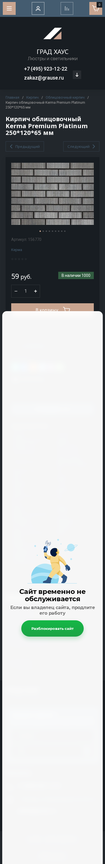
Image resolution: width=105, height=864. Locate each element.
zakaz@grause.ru (44, 78)
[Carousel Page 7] (58, 231)
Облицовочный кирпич (65, 97)
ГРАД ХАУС (53, 51)
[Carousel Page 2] (43, 231)
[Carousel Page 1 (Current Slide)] (40, 231)
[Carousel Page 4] (49, 231)
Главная (12, 97)
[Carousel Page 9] (65, 231)
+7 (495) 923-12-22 (45, 69)
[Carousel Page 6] (55, 231)
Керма (16, 250)
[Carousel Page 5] (52, 231)
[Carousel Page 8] (61, 231)
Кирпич (32, 97)
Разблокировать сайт (52, 628)
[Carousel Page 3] (46, 231)
